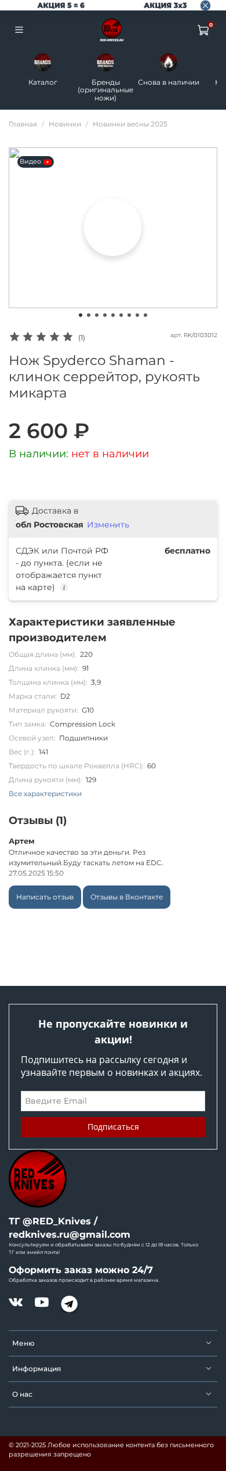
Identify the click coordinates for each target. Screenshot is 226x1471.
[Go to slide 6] (121, 315)
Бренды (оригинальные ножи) (105, 90)
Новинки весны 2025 (130, 124)
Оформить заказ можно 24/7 (81, 1269)
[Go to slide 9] (145, 315)
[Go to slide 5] (113, 315)
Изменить (108, 524)
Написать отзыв (45, 896)
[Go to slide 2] (88, 315)
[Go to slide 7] (129, 315)
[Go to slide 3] (97, 315)
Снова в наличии (168, 82)
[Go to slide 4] (105, 315)
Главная (23, 124)
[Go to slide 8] (137, 315)
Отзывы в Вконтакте (126, 896)
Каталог (42, 82)
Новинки (65, 124)
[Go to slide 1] (80, 315)
